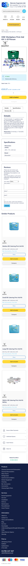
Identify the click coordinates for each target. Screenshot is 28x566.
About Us (4, 515)
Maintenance (5, 504)
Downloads (4, 526)
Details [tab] (7, 108)
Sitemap (3, 534)
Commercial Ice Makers (7, 477)
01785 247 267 (7, 551)
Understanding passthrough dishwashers (13, 528)
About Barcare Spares (7, 532)
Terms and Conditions (7, 519)
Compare (14, 101)
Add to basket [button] (14, 259)
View (14, 254)
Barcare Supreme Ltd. (18, 3)
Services (3, 497)
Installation (4, 499)
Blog (2, 522)
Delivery (3, 502)
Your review (7, 183)
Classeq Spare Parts (7, 488)
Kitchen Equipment (6, 480)
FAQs (2, 530)
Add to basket (14, 97)
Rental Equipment (14, 24)
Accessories (4, 486)
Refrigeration (5, 475)
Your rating (7, 181)
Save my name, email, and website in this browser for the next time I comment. (14, 202)
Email (5, 195)
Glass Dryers (5, 473)
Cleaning (3, 482)
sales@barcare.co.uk (7, 553)
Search (24, 11)
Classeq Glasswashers (7, 471)
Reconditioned (5, 506)
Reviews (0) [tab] (8, 111)
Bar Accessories (5, 484)
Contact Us (4, 517)
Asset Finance (5, 508)
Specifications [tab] (17, 108)
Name (6, 191)
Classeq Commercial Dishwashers (10, 469)
